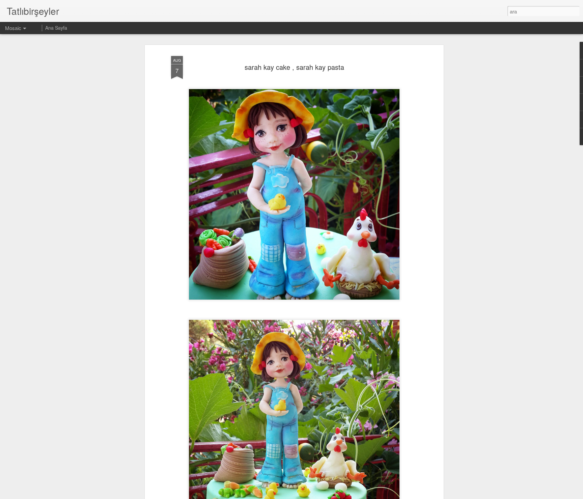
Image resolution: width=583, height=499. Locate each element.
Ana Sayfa (56, 27)
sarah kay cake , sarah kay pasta (294, 67)
